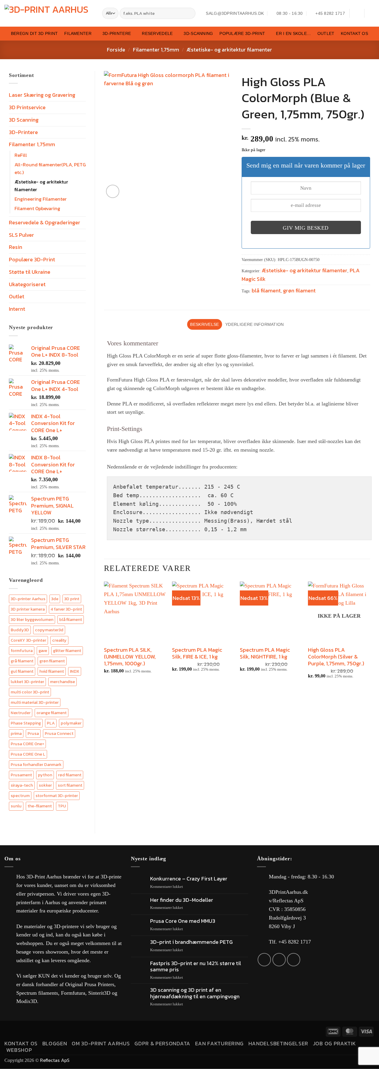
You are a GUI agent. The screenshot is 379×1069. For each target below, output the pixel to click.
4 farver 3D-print (66, 609)
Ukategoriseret (27, 284)
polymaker (71, 723)
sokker (45, 785)
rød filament (69, 775)
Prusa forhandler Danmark (36, 764)
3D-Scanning (198, 33)
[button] (357, 13)
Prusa (33, 733)
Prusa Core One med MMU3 (182, 921)
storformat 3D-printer (57, 795)
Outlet (326, 33)
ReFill (21, 155)
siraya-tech (22, 785)
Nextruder (20, 712)
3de (54, 598)
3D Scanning (23, 120)
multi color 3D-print (30, 692)
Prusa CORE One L (28, 754)
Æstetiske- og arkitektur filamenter (229, 50)
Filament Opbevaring (37, 208)
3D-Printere (116, 33)
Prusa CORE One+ (27, 743)
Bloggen (54, 1043)
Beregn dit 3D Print (34, 33)
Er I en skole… (293, 33)
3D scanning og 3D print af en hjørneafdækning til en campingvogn (195, 993)
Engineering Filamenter (41, 198)
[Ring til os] (293, 959)
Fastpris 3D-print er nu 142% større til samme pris (195, 966)
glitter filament (67, 650)
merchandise (62, 681)
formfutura (22, 650)
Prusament (21, 775)
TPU (62, 806)
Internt (17, 309)
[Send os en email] (279, 959)
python (45, 775)
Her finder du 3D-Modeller (181, 900)
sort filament (70, 785)
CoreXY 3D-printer (28, 640)
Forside (116, 50)
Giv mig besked (306, 228)
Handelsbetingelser (278, 1043)
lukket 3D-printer (27, 681)
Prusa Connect (59, 733)
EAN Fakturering (219, 1043)
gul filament (22, 671)
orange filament (51, 712)
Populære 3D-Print (242, 33)
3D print (71, 598)
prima (16, 733)
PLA (51, 723)
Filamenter (77, 33)
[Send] (190, 13)
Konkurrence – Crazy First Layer (188, 878)
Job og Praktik (334, 1043)
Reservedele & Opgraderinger (44, 222)
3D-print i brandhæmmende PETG (191, 942)
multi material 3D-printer (35, 702)
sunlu (16, 806)
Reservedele (157, 33)
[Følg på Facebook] (264, 959)
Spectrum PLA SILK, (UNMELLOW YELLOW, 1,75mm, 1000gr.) (130, 656)
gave (42, 650)
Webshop (19, 1050)
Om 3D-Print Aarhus (101, 1043)
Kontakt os (354, 33)
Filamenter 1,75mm (156, 50)
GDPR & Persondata (162, 1043)
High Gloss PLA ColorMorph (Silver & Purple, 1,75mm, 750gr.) (336, 656)
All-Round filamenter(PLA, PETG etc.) (50, 168)
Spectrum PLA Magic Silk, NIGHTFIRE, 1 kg (265, 653)
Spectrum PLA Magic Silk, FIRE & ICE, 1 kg (197, 653)
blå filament (70, 619)
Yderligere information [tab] (254, 324)
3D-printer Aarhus (28, 598)
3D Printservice (27, 107)
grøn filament (52, 661)
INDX (74, 671)
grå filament (22, 661)
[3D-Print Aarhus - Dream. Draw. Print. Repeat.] (48, 13)
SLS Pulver (21, 235)
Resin (15, 247)
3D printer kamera (28, 609)
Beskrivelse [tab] (204, 324)
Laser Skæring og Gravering (42, 95)
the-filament (40, 806)
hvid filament (51, 671)
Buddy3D (20, 630)
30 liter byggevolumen (32, 619)
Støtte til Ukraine (29, 272)
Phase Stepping (26, 723)
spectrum (20, 795)
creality (59, 640)
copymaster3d (49, 630)
